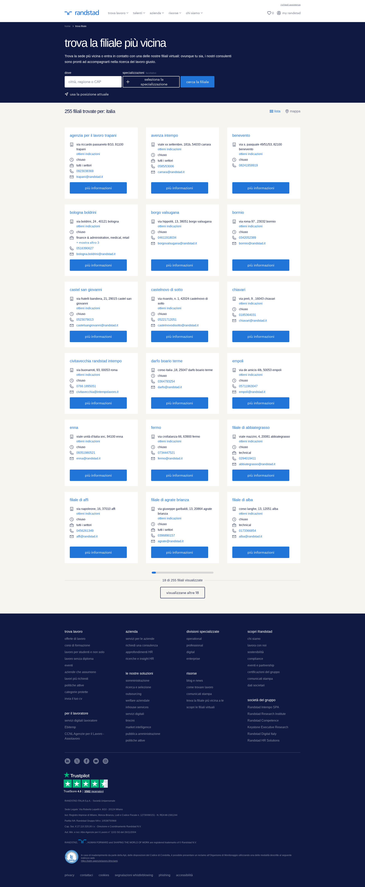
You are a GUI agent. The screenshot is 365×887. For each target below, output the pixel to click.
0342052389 (247, 237)
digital (190, 652)
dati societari (256, 685)
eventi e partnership (261, 665)
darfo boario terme (166, 361)
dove (68, 72)
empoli (237, 361)
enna (74, 427)
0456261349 (85, 530)
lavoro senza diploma (79, 658)
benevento (241, 135)
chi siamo (193, 13)
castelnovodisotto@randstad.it (178, 325)
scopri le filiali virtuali (200, 707)
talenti (137, 13)
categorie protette (76, 692)
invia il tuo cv (73, 698)
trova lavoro (116, 13)
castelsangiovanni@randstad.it (97, 325)
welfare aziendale (138, 700)
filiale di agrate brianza (170, 500)
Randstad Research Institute (267, 713)
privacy (69, 875)
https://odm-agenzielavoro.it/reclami (99, 861)
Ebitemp (70, 727)
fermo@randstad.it (170, 458)
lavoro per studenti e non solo (84, 652)
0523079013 (85, 319)
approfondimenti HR (139, 652)
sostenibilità (256, 652)
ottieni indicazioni (88, 154)
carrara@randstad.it (171, 172)
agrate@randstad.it (170, 541)
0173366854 (247, 530)
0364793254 (166, 381)
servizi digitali (135, 713)
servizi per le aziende (140, 638)
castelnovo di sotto (167, 290)
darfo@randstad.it (170, 387)
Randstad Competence (263, 720)
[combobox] (93, 81)
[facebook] (86, 763)
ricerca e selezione (138, 687)
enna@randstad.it (88, 458)
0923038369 (85, 171)
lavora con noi (257, 645)
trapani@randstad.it (89, 176)
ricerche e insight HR (140, 658)
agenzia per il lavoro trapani (93, 135)
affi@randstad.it (87, 536)
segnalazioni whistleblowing (134, 875)
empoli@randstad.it (252, 391)
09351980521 (85, 452)
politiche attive (74, 685)
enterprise (193, 658)
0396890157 (166, 535)
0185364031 (247, 314)
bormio (238, 212)
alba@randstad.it (250, 536)
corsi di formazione (77, 645)
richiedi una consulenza (142, 645)
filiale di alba (242, 500)
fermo (156, 427)
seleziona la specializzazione (154, 81)
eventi (69, 665)
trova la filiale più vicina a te (205, 700)
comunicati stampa (199, 693)
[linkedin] (67, 763)
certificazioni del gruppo (264, 672)
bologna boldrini (83, 212)
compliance (255, 658)
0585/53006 (166, 166)
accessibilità (184, 875)
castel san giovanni (86, 290)
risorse (173, 13)
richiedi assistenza (291, 4)
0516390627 (85, 248)
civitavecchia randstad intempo (96, 361)
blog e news (194, 680)
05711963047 (248, 386)
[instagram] (105, 763)
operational (194, 638)
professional (194, 645)
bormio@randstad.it (252, 243)
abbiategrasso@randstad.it (257, 464)
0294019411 (247, 458)
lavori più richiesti (76, 678)
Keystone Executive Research (268, 727)
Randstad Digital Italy (262, 733)
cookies (104, 875)
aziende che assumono (80, 672)
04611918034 (167, 237)
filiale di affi (79, 500)
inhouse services (137, 707)
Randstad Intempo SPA (263, 707)
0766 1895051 (86, 386)
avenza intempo (164, 135)
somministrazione (137, 680)
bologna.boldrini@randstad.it (95, 254)
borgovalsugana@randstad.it (177, 243)
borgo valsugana (165, 212)
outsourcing (133, 693)
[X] (77, 763)
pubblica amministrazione (143, 733)
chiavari (238, 290)
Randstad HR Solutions (263, 740)
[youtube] (96, 763)
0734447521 (166, 452)
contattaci (86, 875)
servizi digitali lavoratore (81, 720)
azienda (155, 13)
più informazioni (91, 188)
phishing (164, 875)
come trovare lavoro (199, 687)
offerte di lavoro (75, 638)
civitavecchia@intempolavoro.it (97, 391)
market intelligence (138, 727)
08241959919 (248, 165)
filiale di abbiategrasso (251, 427)
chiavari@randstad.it (253, 320)
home (68, 26)
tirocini (130, 720)
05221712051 (167, 319)
